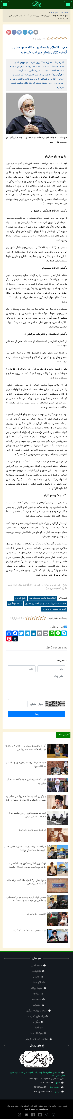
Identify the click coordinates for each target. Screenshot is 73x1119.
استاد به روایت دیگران (36, 1011)
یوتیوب (26, 1114)
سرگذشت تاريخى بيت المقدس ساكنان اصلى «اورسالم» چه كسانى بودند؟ (25, 848)
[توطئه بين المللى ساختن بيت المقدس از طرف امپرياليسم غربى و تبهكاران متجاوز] (57, 869)
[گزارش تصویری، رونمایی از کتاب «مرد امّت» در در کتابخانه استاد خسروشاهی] (57, 751)
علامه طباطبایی (15, 603)
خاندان (36, 977)
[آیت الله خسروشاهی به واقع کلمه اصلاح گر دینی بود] (57, 785)
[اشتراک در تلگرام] (30, 32)
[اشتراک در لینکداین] (25, 32)
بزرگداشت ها (37, 1033)
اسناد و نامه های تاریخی (36, 1039)
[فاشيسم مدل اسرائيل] (57, 919)
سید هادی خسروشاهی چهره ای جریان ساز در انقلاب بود (26, 764)
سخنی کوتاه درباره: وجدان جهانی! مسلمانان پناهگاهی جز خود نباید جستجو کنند (26, 899)
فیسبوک (33, 1114)
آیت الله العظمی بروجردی (54, 609)
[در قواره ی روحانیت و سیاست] (57, 835)
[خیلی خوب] (65, 38)
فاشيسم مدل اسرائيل (36, 914)
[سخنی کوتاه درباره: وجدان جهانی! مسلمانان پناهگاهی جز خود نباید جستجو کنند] (57, 902)
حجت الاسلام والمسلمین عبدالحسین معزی (45, 603)
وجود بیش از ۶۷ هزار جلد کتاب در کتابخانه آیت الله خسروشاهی (26, 882)
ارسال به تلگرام (57, 627)
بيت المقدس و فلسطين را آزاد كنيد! (29, 931)
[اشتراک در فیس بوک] (14, 32)
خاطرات (36, 1005)
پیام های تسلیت (36, 1016)
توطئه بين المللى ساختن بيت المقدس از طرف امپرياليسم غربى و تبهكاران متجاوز (27, 865)
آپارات (19, 1114)
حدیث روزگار (36, 988)
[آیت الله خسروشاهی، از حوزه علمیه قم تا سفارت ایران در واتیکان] (57, 818)
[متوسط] (57, 38)
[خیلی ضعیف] (49, 38)
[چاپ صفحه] (35, 32)
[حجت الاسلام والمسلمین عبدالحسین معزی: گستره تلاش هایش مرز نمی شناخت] (36, 113)
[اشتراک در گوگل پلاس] (8, 32)
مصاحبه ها (36, 999)
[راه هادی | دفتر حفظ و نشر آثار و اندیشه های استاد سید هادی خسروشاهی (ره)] (36, 4)
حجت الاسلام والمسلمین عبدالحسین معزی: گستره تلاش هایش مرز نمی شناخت (39, 50)
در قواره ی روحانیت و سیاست (32, 830)
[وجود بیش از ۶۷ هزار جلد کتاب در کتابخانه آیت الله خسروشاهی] (57, 885)
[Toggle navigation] (68, 4)
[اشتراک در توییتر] (19, 32)
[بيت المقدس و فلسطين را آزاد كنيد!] (57, 936)
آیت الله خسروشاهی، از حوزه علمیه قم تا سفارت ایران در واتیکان (27, 815)
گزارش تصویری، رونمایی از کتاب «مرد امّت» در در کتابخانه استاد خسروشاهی (25, 747)
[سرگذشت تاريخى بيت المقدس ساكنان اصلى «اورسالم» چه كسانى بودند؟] (57, 852)
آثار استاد (36, 982)
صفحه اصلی (36, 965)
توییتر (40, 1114)
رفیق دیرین (20, 598)
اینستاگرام (53, 1114)
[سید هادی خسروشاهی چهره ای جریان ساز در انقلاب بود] (57, 768)
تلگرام (46, 1114)
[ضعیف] (53, 38)
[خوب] (61, 38)
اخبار (36, 1028)
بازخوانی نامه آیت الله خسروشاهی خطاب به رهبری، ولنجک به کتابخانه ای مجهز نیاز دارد (26, 798)
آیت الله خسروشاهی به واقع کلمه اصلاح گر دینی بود (26, 781)
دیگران (36, 1022)
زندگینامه (36, 971)
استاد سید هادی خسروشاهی (42, 598)
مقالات (36, 994)
